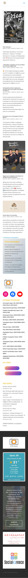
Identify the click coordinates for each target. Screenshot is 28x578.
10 (19, 526)
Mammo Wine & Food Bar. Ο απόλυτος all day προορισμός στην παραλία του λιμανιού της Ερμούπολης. (14, 494)
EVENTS (13, 48)
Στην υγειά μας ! (7, 47)
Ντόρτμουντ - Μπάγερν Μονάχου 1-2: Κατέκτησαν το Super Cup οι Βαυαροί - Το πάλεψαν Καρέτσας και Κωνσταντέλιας (14, 415)
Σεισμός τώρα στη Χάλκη (9, 386)
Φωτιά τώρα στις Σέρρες (9, 408)
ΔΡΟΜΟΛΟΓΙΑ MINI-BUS (13, 373)
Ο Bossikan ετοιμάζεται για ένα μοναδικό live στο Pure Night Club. (14, 65)
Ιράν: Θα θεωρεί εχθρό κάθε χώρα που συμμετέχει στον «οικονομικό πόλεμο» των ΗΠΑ (13, 393)
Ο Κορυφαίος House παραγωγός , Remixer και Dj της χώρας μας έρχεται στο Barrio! (13, 89)
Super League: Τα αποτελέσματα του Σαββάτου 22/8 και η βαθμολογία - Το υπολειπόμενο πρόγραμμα (12, 401)
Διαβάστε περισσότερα (14, 523)
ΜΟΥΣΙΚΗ (5, 93)
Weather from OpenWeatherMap (14, 479)
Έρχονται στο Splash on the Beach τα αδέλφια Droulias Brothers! (13, 176)
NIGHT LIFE (20, 48)
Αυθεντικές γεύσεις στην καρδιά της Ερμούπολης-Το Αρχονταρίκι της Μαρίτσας (13, 260)
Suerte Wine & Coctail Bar (10, 215)
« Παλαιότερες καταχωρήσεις (10, 237)
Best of (13, 216)
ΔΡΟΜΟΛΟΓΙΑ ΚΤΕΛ (12, 368)
